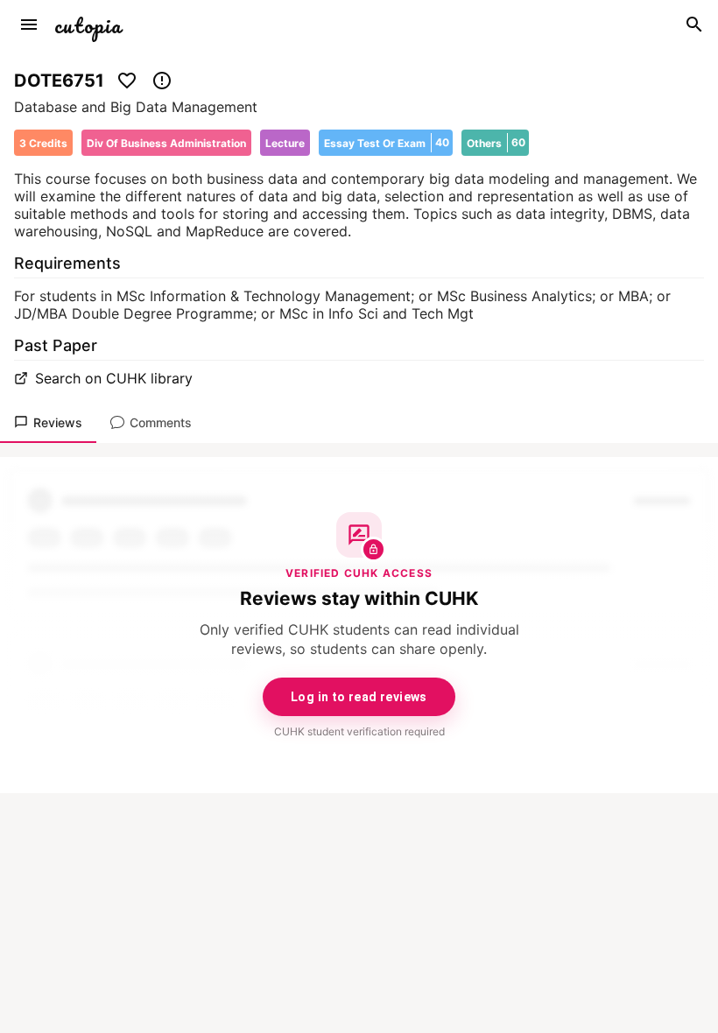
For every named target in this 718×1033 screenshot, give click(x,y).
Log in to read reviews (359, 697)
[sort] (29, 24)
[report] (162, 80)
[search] (694, 24)
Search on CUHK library (114, 378)
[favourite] (126, 80)
